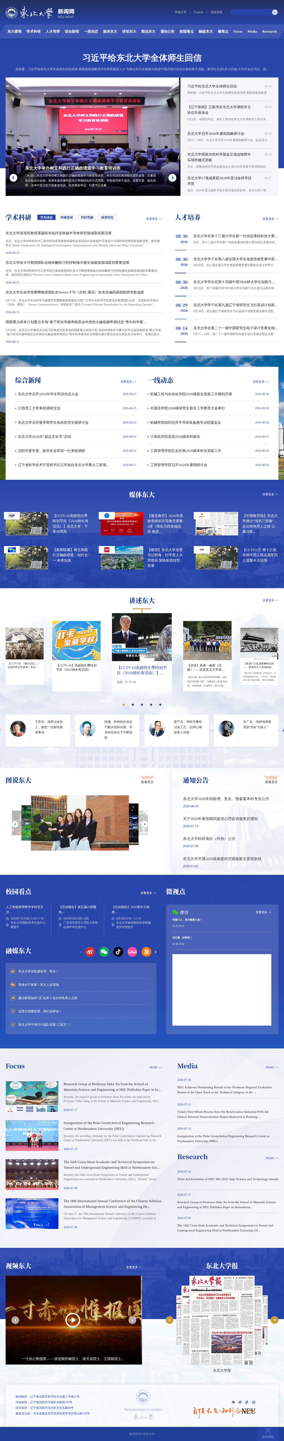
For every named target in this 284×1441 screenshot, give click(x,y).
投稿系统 (216, 12)
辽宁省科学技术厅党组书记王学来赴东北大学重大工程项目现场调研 (71, 465)
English (198, 12)
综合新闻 (72, 31)
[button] (13, 178)
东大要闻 (14, 31)
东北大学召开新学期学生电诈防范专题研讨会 (53, 423)
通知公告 (168, 31)
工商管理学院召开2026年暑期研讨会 (178, 465)
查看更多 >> (154, 218)
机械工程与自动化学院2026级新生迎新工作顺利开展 (191, 394)
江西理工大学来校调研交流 (39, 408)
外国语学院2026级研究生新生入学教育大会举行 (187, 408)
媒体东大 (110, 31)
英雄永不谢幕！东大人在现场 (38, 984)
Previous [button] (15, 824)
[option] (80, 823)
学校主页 (180, 12)
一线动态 (91, 31)
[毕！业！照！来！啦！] (80, 823)
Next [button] (144, 824)
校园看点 (187, 31)
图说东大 (148, 31)
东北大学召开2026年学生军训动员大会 (48, 394)
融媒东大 (206, 31)
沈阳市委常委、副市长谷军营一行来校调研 (51, 451)
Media (252, 31)
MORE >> (155, 1067)
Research (269, 31)
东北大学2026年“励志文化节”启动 (44, 437)
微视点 (223, 31)
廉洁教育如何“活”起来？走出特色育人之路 (47, 998)
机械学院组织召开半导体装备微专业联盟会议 (185, 423)
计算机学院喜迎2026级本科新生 (175, 437)
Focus (237, 31)
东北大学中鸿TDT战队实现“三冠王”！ (44, 1024)
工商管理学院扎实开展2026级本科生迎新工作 (185, 451)
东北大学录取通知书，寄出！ (38, 971)
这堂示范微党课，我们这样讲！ (40, 1011)
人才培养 (53, 31)
